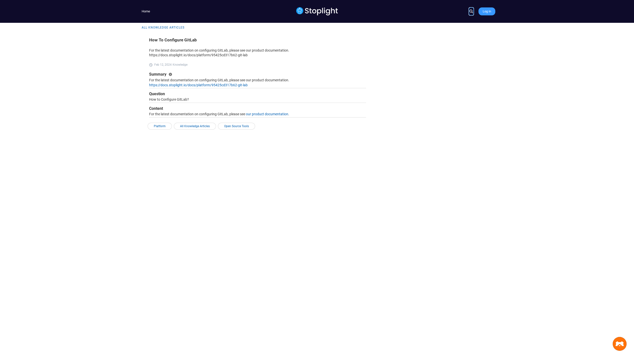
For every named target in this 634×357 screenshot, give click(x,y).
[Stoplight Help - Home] (317, 11)
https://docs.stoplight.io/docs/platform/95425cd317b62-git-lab (198, 85)
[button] (620, 344)
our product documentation (267, 114)
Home (146, 11)
